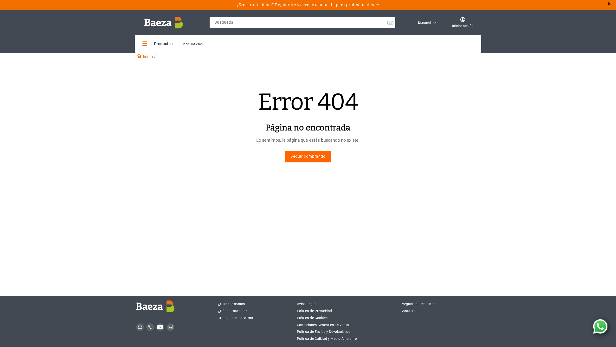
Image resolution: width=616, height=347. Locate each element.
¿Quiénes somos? (232, 304)
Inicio (147, 56)
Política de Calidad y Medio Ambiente (327, 338)
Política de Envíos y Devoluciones (324, 332)
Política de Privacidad (314, 311)
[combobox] (302, 22)
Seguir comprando (308, 156)
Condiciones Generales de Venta (323, 325)
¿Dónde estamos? (232, 311)
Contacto (408, 311)
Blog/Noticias (191, 44)
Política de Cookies (312, 318)
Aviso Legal (306, 304)
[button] (157, 43)
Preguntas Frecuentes (418, 304)
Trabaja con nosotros (235, 318)
